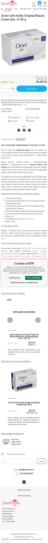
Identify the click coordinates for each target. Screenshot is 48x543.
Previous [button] (10, 320)
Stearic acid (26, 248)
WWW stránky (11, 539)
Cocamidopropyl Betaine (10, 253)
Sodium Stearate (39, 251)
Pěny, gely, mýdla (25, 9)
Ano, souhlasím (33, 278)
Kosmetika (8, 9)
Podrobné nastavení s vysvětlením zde (24, 282)
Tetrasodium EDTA (39, 256)
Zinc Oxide (26, 256)
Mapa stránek (37, 539)
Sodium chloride (14, 256)
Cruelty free (29, 219)
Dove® (9, 111)
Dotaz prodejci (34, 117)
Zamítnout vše (14, 278)
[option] (24, 47)
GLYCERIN (42, 253)
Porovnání (14, 121)
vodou (3, 238)
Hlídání (32, 121)
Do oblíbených (15, 117)
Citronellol (42, 259)
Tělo (16, 9)
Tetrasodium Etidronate (10, 259)
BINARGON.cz (26, 539)
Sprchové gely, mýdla (40, 9)
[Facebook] (24, 482)
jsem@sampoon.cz (26, 469)
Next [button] (38, 320)
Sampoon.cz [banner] (8, 4)
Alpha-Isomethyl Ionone (29, 259)
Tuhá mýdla (7, 10)
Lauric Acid (36, 248)
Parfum (3, 256)
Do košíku (31, 88)
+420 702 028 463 (26, 473)
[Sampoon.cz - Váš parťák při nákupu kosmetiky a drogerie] (1, 8)
